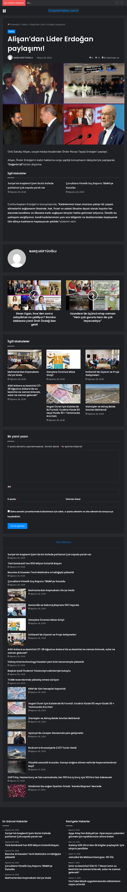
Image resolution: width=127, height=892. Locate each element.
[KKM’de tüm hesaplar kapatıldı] (17, 693)
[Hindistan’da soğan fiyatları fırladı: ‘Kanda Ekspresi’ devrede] (17, 791)
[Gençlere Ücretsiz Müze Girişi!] (63, 359)
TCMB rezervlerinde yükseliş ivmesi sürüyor (33, 679)
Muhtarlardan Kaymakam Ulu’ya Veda (23, 373)
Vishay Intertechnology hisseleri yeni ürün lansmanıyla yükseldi (46, 661)
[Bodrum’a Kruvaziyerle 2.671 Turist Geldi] (17, 752)
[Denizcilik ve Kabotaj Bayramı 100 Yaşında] (17, 609)
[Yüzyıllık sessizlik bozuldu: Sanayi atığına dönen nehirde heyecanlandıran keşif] (17, 767)
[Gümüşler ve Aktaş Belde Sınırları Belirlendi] (102, 393)
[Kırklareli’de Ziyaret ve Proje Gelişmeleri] (102, 359)
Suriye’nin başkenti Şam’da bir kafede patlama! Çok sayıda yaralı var (49, 554)
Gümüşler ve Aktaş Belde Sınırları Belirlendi (100, 408)
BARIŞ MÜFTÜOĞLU (23, 57)
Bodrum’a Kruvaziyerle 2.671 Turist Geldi (52, 747)
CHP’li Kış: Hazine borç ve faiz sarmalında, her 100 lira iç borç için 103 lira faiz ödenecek (60, 777)
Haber (24, 24)
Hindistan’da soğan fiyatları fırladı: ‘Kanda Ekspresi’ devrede (65, 786)
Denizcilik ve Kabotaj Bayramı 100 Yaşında (53, 605)
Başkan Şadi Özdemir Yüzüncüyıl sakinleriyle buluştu (39, 670)
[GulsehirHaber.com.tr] (63, 10)
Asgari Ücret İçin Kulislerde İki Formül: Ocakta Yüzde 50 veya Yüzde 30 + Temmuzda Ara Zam (63, 411)
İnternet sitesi (73, 499)
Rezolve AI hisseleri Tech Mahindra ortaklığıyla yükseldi (55, 2)
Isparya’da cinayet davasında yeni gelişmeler (56, 733)
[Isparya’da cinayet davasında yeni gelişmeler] (17, 737)
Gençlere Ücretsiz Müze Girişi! (60, 373)
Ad (10, 486)
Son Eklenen (63, 542)
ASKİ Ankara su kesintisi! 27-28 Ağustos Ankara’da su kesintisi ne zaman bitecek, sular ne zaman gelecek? (25, 390)
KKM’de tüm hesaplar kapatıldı (47, 688)
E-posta (13, 499)
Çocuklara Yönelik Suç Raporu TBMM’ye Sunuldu (36, 581)
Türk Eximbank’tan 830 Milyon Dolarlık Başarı (35, 563)
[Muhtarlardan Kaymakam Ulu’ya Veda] (25, 359)
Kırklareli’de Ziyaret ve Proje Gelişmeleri (102, 373)
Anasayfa (15, 24)
